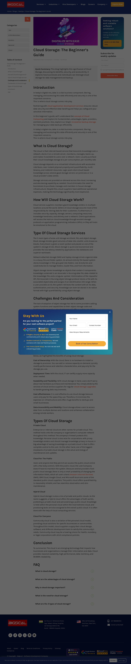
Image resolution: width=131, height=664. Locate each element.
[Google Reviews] (30, 329)
